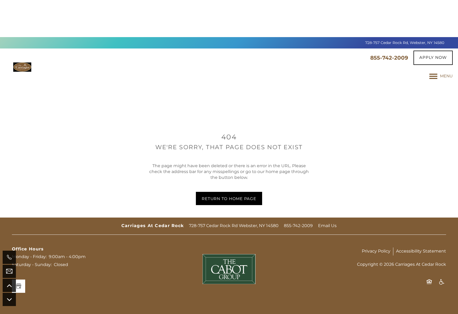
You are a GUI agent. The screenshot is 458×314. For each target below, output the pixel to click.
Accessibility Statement (421, 251)
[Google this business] (18, 286)
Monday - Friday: (29, 256)
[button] (433, 58)
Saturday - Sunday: (32, 264)
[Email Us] (9, 271)
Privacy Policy (376, 251)
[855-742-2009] (9, 257)
